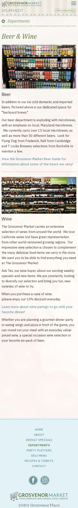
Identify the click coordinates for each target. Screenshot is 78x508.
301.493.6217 (12, 10)
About (39, 435)
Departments (39, 445)
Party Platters (39, 450)
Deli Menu (39, 455)
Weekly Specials (39, 440)
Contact (39, 466)
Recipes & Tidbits (39, 461)
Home (39, 429)
